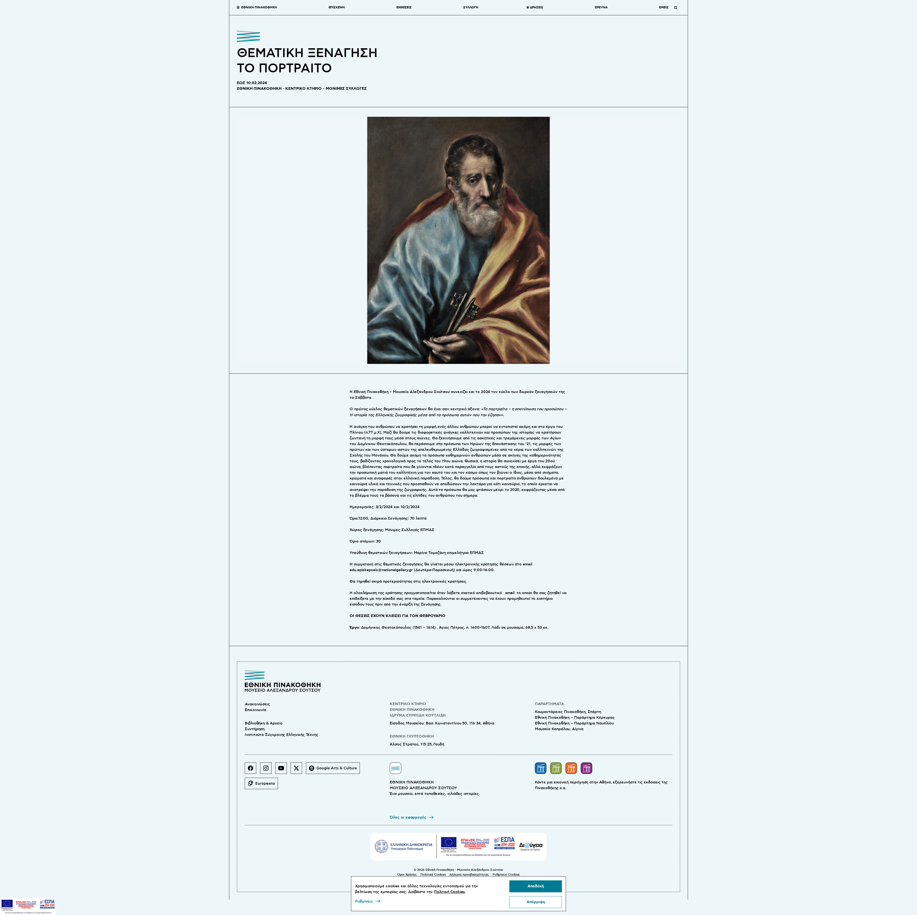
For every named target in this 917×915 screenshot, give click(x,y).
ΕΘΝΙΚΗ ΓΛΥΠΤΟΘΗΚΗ (412, 736)
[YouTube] (283, 770)
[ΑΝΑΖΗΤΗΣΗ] (675, 7)
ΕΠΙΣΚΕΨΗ (337, 8)
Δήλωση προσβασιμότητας (469, 875)
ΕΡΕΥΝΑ (601, 8)
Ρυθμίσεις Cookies (506, 875)
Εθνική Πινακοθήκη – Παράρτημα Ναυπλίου (574, 723)
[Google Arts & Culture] (335, 770)
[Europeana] (263, 785)
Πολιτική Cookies (433, 875)
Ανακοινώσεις (257, 704)
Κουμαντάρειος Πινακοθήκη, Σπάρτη (568, 711)
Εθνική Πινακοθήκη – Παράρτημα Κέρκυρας (575, 717)
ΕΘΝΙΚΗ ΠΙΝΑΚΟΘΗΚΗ (259, 8)
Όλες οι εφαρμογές (408, 817)
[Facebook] (252, 770)
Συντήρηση (255, 729)
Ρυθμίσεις (364, 901)
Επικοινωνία (255, 710)
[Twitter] (298, 770)
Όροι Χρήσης (407, 875)
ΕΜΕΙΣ (664, 8)
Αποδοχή (536, 886)
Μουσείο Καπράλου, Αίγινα (559, 729)
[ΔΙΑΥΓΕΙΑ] (531, 846)
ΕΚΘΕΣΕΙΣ (404, 8)
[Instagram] (267, 770)
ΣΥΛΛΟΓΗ (470, 8)
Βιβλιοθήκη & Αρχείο (263, 723)
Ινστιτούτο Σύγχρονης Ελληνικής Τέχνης (281, 734)
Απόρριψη (536, 901)
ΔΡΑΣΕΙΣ (536, 8)
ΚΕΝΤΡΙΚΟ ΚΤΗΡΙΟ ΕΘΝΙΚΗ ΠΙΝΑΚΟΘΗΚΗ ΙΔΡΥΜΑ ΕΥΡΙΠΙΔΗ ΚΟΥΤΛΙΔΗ (418, 710)
